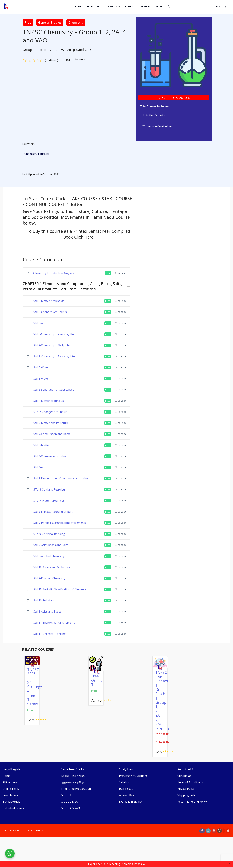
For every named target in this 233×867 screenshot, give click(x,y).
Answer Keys (127, 795)
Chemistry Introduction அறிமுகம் (53, 273)
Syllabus (124, 782)
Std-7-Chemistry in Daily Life (51, 345)
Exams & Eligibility (130, 802)
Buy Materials (11, 802)
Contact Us (184, 776)
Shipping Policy (187, 795)
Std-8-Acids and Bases (47, 611)
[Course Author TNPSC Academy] (34, 664)
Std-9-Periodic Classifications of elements (59, 522)
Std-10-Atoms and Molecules (51, 567)
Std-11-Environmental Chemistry (54, 622)
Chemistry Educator (36, 154)
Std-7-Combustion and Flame (51, 434)
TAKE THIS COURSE (173, 98)
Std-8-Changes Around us (49, 456)
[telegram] (224, 830)
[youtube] (214, 830)
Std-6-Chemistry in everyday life (53, 334)
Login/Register (12, 769)
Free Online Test (97, 680)
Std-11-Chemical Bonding (49, 633)
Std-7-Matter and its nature (51, 423)
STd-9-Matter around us (49, 500)
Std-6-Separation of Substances (53, 389)
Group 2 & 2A (69, 802)
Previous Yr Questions (133, 776)
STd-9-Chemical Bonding (49, 533)
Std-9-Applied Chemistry (48, 556)
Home (6, 776)
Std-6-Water (41, 367)
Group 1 (66, 795)
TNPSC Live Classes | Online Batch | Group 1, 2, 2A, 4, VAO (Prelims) (162, 700)
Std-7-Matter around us (48, 400)
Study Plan (126, 769)
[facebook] (202, 830)
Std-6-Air (39, 323)
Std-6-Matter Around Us (48, 301)
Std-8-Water (41, 378)
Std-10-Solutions (44, 600)
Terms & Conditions (190, 782)
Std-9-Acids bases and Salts (50, 545)
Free (28, 22)
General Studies (49, 22)
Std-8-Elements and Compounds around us (60, 478)
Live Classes (10, 795)
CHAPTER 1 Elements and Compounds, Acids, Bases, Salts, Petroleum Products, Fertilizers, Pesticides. (72, 286)
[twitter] (208, 830)
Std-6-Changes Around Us (50, 312)
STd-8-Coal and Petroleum (50, 489)
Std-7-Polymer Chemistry (49, 578)
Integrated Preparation (76, 789)
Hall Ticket (126, 789)
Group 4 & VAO (70, 808)
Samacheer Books (72, 769)
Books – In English (73, 776)
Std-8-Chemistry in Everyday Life (54, 356)
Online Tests (11, 789)
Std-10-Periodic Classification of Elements (59, 589)
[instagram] (219, 830)
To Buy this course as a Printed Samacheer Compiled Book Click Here (78, 234)
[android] (228, 830)
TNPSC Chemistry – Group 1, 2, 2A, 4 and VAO (74, 36)
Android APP (185, 769)
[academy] (173, 54)
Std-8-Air (39, 467)
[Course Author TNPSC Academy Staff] (98, 670)
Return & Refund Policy (192, 802)
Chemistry (75, 22)
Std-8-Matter (41, 445)
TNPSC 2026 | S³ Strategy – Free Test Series (34, 686)
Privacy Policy (185, 789)
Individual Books (13, 808)
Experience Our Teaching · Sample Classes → (116, 864)
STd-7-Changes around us (50, 411)
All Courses (10, 782)
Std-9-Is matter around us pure (53, 511)
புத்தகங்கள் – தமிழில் (73, 782)
